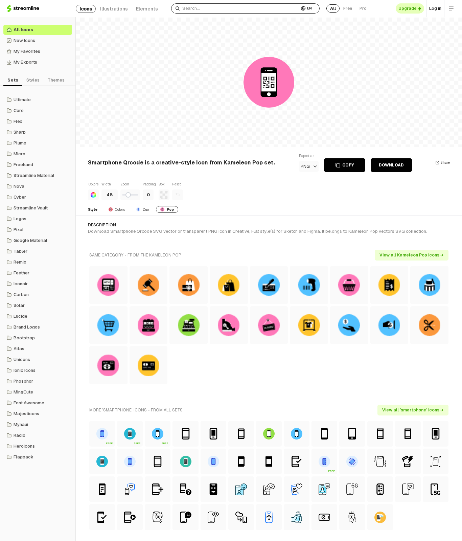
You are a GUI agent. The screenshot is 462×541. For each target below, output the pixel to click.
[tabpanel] (37, 278)
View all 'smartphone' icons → (413, 410)
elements (147, 9)
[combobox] (235, 8)
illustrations (114, 9)
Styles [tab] (33, 80)
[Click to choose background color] (164, 195)
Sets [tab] (12, 80)
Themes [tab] (56, 80)
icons (85, 9)
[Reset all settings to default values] (177, 194)
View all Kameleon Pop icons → (411, 255)
